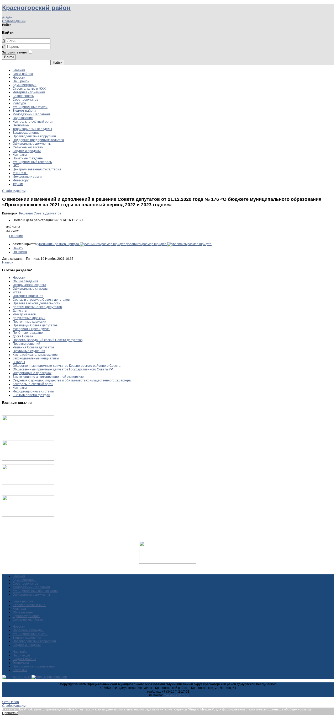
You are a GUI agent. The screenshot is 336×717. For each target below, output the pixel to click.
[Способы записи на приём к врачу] (28, 483)
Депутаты (20, 310)
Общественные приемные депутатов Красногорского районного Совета (66, 366)
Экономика (21, 125)
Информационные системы (33, 391)
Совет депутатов (25, 99)
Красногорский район (36, 7)
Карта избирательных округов (35, 355)
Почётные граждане (28, 333)
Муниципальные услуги (30, 107)
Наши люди (21, 655)
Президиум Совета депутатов (35, 325)
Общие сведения (25, 281)
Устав (17, 292)
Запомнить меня (14, 52)
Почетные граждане (28, 158)
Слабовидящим (13, 21)
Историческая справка (29, 285)
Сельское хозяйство (28, 147)
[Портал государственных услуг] (28, 435)
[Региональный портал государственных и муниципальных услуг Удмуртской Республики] (28, 459)
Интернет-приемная (28, 296)
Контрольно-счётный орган (33, 121)
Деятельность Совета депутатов (37, 307)
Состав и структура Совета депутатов (41, 299)
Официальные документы (32, 143)
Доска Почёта (23, 336)
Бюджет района (24, 110)
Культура (19, 103)
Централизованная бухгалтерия (37, 169)
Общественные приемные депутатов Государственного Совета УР (63, 369)
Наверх (7, 262)
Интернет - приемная (29, 92)
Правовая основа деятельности (36, 303)
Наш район (21, 81)
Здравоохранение (26, 132)
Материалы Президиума (31, 329)
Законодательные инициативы (36, 358)
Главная (19, 70)
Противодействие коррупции (34, 136)
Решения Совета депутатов (33, 347)
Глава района (23, 74)
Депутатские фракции (29, 318)
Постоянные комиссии (29, 322)
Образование (23, 118)
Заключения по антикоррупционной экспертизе (48, 377)
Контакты (20, 155)
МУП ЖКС (20, 173)
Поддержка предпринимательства (38, 140)
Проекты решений (26, 344)
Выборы (19, 362)
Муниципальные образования (35, 591)
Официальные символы (30, 288)
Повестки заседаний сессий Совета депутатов (47, 340)
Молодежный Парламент (31, 114)
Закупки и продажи (27, 151)
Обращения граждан (28, 630)
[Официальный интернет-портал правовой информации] (167, 569)
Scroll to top (10, 702)
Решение (16, 236)
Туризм (18, 184)
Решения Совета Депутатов (40, 213)
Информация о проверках (32, 373)
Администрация (24, 85)
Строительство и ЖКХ (29, 88)
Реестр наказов (24, 314)
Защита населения (27, 637)
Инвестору (21, 180)
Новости (19, 77)
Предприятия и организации (34, 666)
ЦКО (16, 166)
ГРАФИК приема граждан (31, 395)
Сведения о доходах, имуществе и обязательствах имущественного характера (72, 380)
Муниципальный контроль (32, 162)
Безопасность (23, 96)
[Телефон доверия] (28, 515)
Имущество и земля (27, 177)
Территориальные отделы (32, 129)
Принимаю (10, 713)
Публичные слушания (29, 351)
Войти (9, 57)
